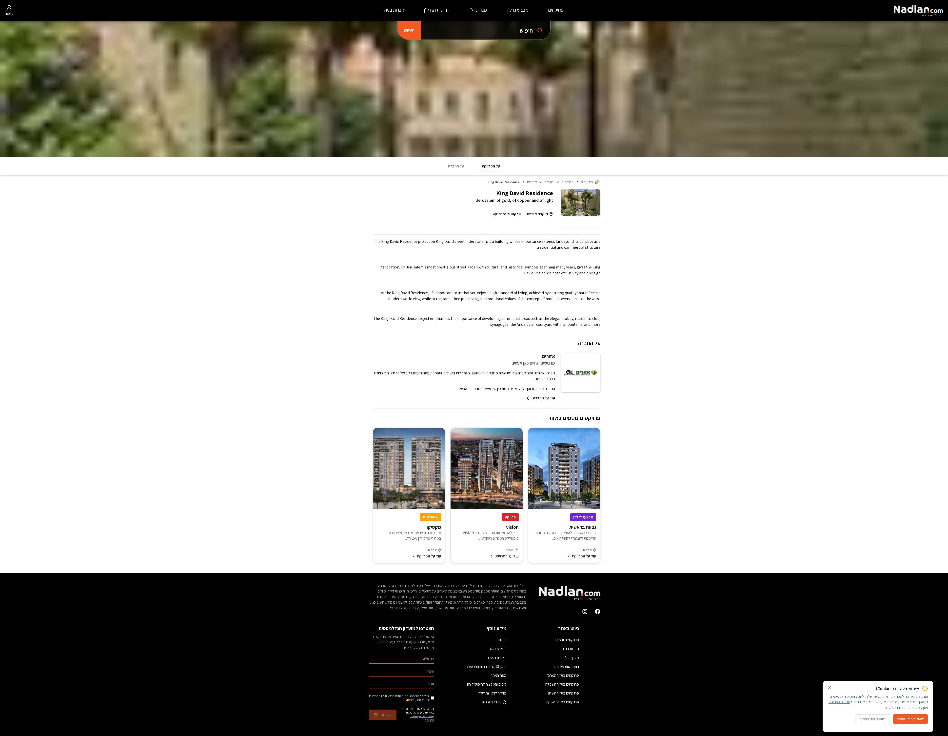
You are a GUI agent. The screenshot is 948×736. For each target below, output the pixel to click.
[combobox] (486, 30)
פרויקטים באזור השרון (563, 693)
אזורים (548, 356)
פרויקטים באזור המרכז (563, 675)
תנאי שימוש (498, 648)
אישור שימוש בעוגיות (910, 719)
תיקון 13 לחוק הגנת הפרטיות (487, 666)
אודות (503, 639)
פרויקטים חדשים (567, 639)
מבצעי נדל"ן (517, 10)
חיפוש (409, 30)
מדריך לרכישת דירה (492, 693)
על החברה (456, 166)
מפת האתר (499, 675)
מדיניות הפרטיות (839, 702)
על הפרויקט (491, 166)
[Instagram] (585, 611)
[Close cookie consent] (829, 687)
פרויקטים (556, 10)
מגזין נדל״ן (477, 10)
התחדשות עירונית (566, 666)
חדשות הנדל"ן (436, 10)
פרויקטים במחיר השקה (562, 702)
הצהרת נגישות (497, 657)
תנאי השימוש (426, 716)
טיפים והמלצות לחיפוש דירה (487, 684)
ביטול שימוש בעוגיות (872, 719)
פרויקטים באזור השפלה (562, 684)
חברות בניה (394, 10)
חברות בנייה (570, 648)
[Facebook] (597, 611)
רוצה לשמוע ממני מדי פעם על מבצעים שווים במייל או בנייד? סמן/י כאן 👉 (399, 698)
